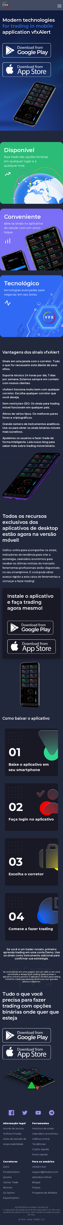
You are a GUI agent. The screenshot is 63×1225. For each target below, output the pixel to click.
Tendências (39, 1144)
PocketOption (11, 1172)
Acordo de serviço (13, 1128)
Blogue (36, 1182)
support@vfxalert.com (45, 1172)
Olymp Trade (10, 1182)
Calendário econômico (45, 1133)
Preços (36, 1187)
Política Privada (12, 1133)
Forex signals (40, 1154)
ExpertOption (11, 1197)
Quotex (7, 1177)
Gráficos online (41, 1138)
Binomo (7, 1187)
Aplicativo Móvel (41, 1177)
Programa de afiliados (44, 1192)
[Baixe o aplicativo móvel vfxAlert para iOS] (26, 69)
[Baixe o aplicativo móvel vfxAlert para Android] (26, 50)
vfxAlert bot (39, 1166)
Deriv (6, 1166)
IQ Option (9, 1192)
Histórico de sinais (43, 1128)
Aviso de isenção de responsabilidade (14, 1141)
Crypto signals (40, 1149)
